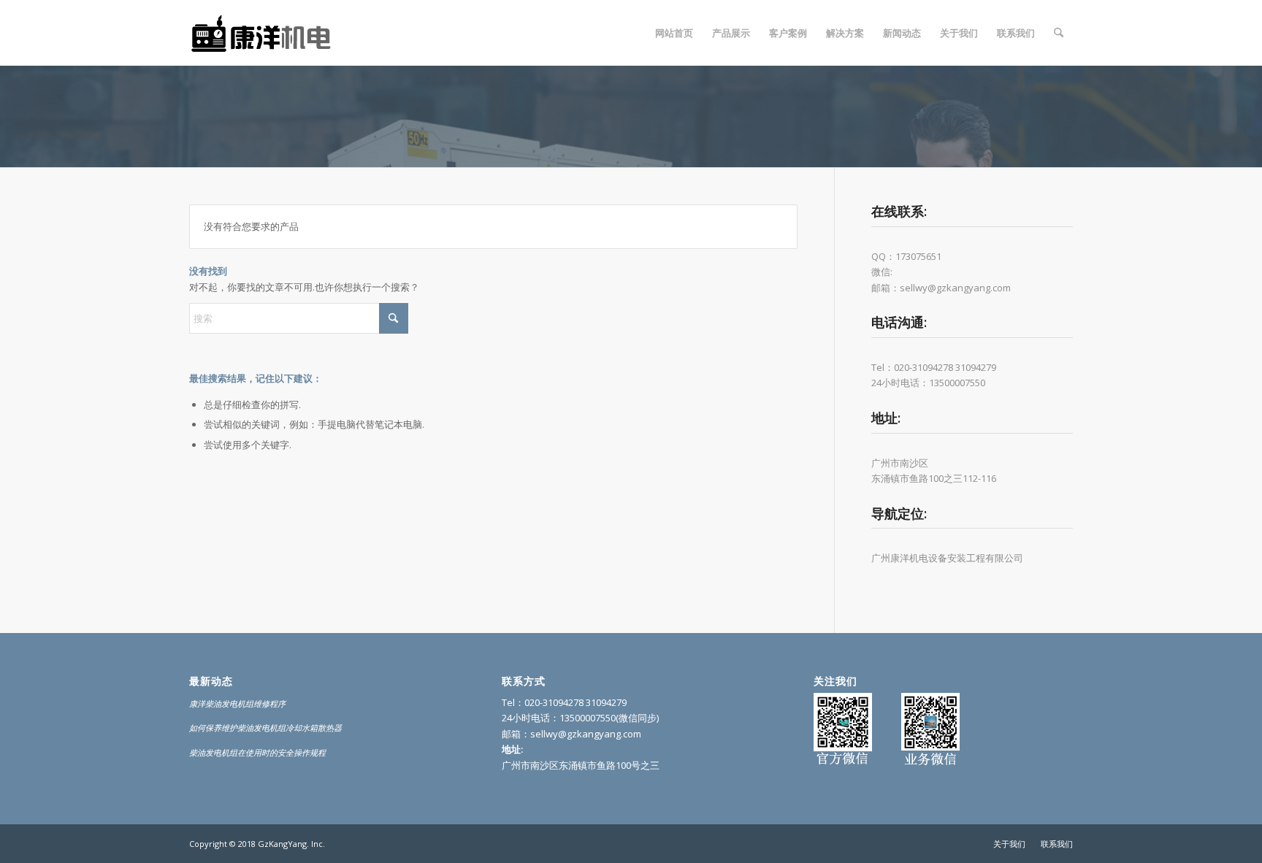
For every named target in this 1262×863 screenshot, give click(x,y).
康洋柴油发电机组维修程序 (237, 703)
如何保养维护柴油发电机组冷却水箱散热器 (265, 727)
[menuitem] (674, 33)
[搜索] (1058, 33)
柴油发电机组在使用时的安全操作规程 (257, 752)
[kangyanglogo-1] (266, 33)
